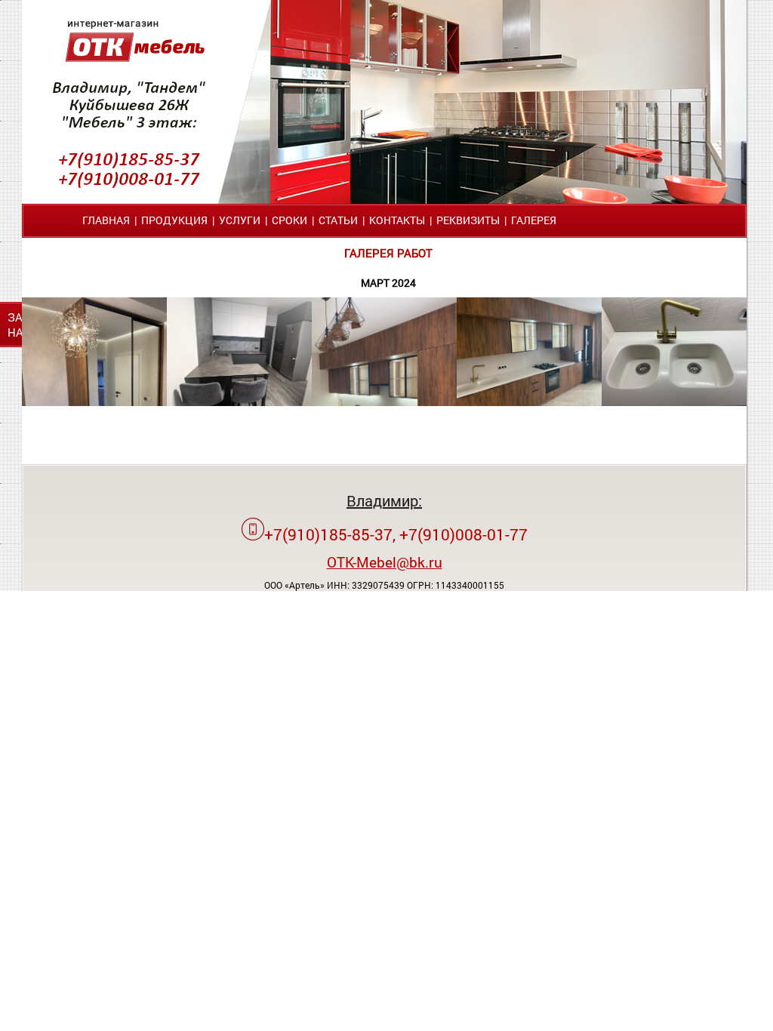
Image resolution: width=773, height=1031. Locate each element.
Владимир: (384, 500)
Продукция (174, 220)
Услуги (239, 220)
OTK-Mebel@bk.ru (384, 561)
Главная (106, 220)
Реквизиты (468, 220)
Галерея (533, 220)
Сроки (289, 220)
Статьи (338, 220)
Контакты (397, 220)
